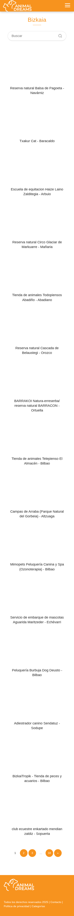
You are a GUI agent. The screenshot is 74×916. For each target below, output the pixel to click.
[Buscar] (59, 35)
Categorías (38, 906)
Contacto (55, 902)
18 (49, 852)
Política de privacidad (16, 906)
